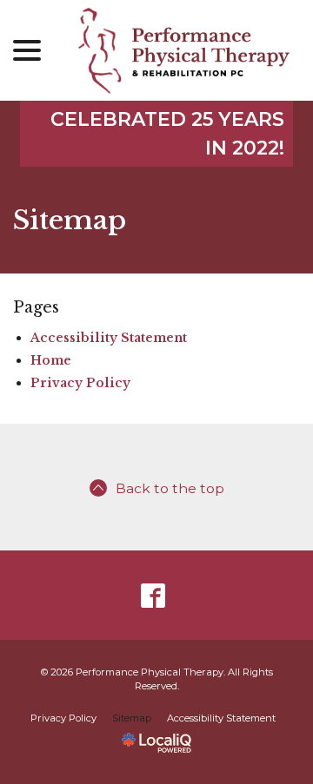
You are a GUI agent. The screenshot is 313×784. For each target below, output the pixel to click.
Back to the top (170, 488)
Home (50, 360)
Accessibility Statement (108, 338)
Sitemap (69, 220)
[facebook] (153, 595)
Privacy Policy (80, 383)
